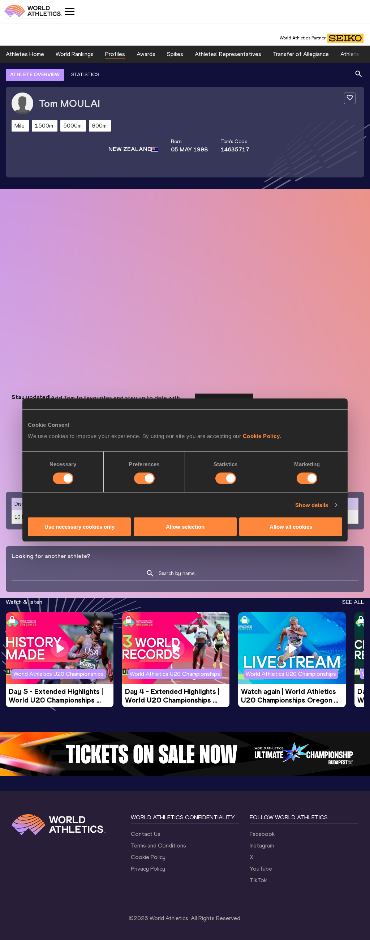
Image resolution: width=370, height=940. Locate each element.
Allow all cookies (291, 527)
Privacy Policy (148, 868)
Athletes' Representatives (228, 54)
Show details (311, 505)
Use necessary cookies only (79, 527)
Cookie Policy (261, 436)
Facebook (262, 833)
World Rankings (75, 54)
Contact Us (145, 833)
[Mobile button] (69, 11)
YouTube (261, 868)
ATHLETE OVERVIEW (35, 75)
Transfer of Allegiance (301, 54)
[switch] (144, 478)
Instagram (262, 845)
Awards (146, 54)
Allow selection (185, 527)
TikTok (258, 880)
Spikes (175, 54)
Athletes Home (25, 54)
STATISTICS (85, 75)
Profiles (115, 54)
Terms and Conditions (158, 845)
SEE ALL (353, 601)
